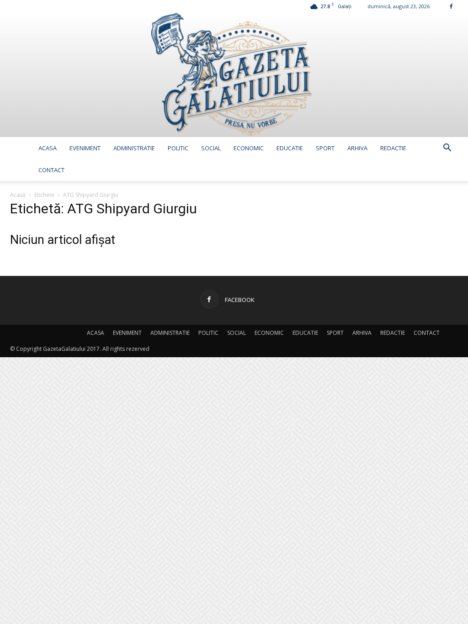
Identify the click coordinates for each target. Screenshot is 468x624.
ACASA (47, 148)
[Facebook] (451, 6)
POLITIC (178, 148)
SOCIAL (211, 148)
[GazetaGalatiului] (234, 75)
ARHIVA (357, 148)
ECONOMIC (249, 148)
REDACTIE (393, 148)
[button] (447, 148)
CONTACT (51, 170)
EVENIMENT (85, 148)
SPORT (325, 148)
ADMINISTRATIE (134, 148)
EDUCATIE (290, 148)
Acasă (18, 195)
